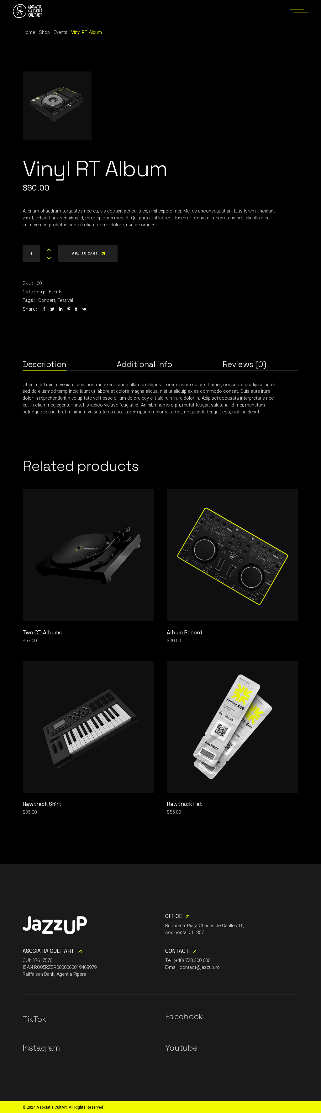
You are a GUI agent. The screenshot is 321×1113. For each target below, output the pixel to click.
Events (56, 291)
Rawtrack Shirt (42, 804)
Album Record (185, 632)
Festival (65, 300)
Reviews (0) (244, 364)
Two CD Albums (42, 632)
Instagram (41, 1047)
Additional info (144, 364)
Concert (46, 300)
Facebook (184, 1016)
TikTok (34, 1019)
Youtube (181, 1047)
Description (44, 364)
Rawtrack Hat (184, 804)
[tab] (44, 364)
